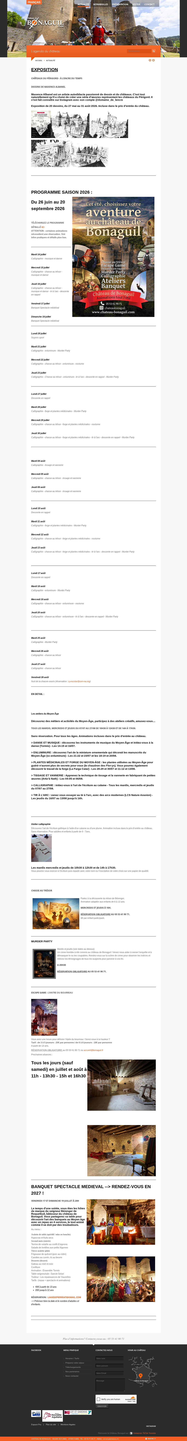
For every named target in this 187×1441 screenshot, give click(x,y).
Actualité (83, 4)
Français (34, 2)
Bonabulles (100, 4)
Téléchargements (73, 1367)
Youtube (152, 1433)
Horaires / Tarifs (72, 1358)
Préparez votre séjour (74, 1363)
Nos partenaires (72, 1372)
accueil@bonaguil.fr (93, 1050)
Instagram (137, 1433)
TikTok (145, 1433)
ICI (42, 227)
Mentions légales (68, 1425)
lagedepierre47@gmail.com (64, 1297)
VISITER (136, 4)
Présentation (120, 4)
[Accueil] (45, 23)
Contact (149, 4)
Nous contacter (72, 1376)
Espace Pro (36, 1425)
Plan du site (51, 1425)
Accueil (38, 60)
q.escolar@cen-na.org (79, 681)
